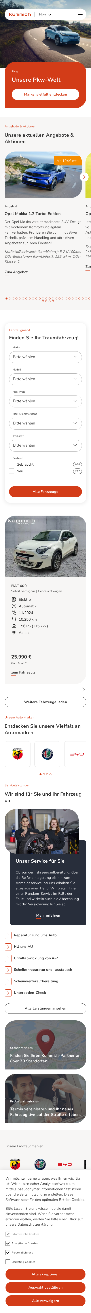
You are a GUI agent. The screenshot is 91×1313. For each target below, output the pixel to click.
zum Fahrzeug (23, 673)
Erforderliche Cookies (25, 1234)
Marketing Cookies (23, 1262)
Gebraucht (48, 464)
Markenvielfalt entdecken (45, 94)
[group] (17, 754)
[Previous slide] (5, 177)
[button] (7, 298)
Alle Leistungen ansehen (45, 1008)
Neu (48, 471)
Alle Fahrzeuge (45, 491)
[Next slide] (84, 177)
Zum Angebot (16, 272)
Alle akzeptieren (45, 1274)
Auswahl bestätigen (45, 1287)
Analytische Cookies (24, 1243)
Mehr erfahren (48, 915)
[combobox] (45, 14)
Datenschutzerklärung (35, 1224)
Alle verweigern (45, 1300)
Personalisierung (22, 1252)
